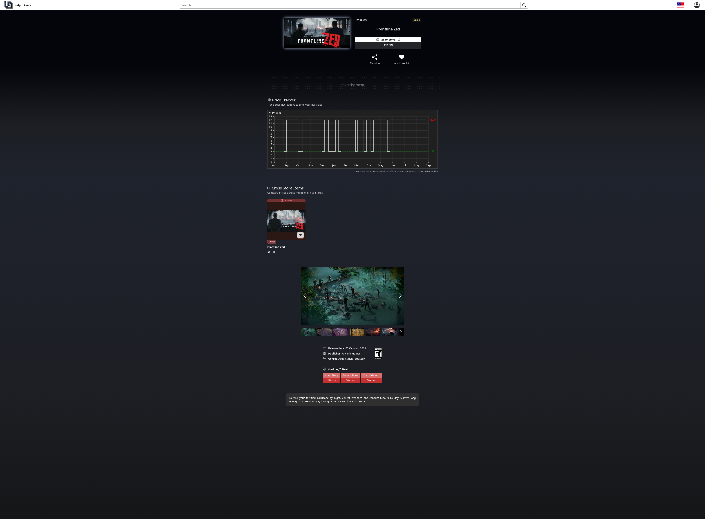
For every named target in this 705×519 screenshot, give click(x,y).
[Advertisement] (352, 84)
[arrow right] (400, 296)
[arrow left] (304, 296)
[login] (697, 5)
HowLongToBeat (338, 369)
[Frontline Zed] (286, 226)
